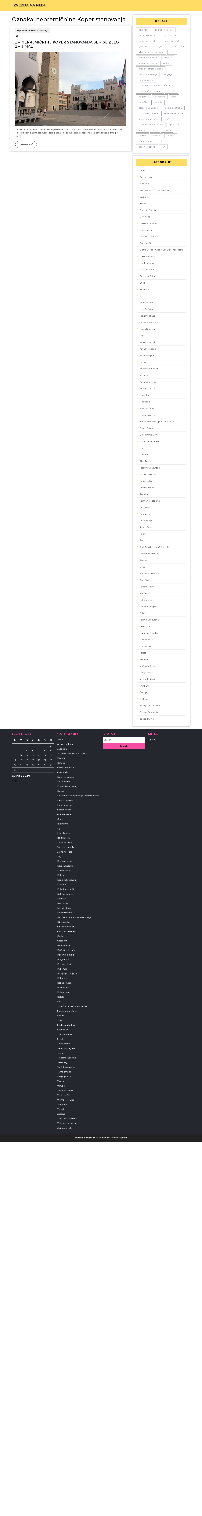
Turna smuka (146, 639)
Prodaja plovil (147, 487)
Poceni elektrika (148, 474)
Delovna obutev (148, 223)
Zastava (144, 699)
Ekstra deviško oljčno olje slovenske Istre (161, 249)
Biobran (144, 197)
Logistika (144, 395)
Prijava (151, 739)
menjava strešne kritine (151, 68)
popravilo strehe (173, 108)
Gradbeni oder (147, 276)
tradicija (142, 135)
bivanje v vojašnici (164, 29)
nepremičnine (146, 80)
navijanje (167, 74)
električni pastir (172, 41)
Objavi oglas (146, 428)
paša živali (144, 102)
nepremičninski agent (150, 91)
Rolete (143, 534)
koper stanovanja (148, 63)
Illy (141, 296)
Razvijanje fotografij (150, 501)
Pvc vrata (144, 494)
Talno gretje (146, 600)
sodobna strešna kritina (151, 124)
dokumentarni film (148, 41)
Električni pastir (147, 256)
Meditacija (145, 401)
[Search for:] (124, 740)
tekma (167, 130)
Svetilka (144, 593)
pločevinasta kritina (149, 108)
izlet (172, 52)
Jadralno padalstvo (149, 322)
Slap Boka (145, 580)
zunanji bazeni (146, 141)
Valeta (143, 652)
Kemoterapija (147, 355)
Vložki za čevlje (148, 666)
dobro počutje (169, 35)
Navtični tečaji (147, 408)
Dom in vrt (145, 243)
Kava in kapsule (148, 349)
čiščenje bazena (147, 146)
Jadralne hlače (147, 316)
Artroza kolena (147, 177)
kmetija (168, 57)
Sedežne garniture (149, 553)
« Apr (15, 780)
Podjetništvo (146, 481)
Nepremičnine (147, 415)
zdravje (170, 135)
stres (155, 130)
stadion (142, 130)
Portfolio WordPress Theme (90, 1137)
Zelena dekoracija (149, 712)
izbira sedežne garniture (151, 52)
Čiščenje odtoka (148, 210)
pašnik (158, 102)
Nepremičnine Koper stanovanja (32, 30)
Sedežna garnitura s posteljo (154, 547)
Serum (143, 560)
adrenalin (143, 29)
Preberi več (24, 143)
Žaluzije (143, 692)
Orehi (142, 448)
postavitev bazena (148, 113)
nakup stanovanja (148, 74)
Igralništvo (145, 289)
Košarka (144, 375)
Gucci (142, 282)
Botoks (143, 203)
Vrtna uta (145, 685)
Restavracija (146, 520)
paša (173, 96)
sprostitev (174, 124)
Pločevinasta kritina (150, 467)
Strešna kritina (147, 586)
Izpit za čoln (146, 309)
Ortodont (144, 454)
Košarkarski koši (148, 382)
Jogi (142, 335)
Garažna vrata (147, 269)
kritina (166, 63)
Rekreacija (145, 507)
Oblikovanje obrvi (149, 434)
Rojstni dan (145, 527)
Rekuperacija (146, 514)
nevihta (171, 91)
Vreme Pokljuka (148, 679)
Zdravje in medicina (150, 705)
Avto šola (144, 183)
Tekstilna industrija (149, 619)
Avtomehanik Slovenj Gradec (155, 190)
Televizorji (145, 626)
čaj (161, 141)
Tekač (143, 613)
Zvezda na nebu (30, 5)
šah (163, 146)
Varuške (144, 659)
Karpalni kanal (147, 342)
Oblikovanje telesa (149, 441)
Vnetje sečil (145, 672)
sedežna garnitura (173, 113)
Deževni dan (146, 230)
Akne (142, 170)
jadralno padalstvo (148, 57)
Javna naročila (147, 329)
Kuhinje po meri (148, 388)
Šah (141, 540)
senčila (167, 119)
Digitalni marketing (149, 236)
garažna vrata (146, 46)
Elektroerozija (147, 263)
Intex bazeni (177, 46)
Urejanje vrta (146, 646)
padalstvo (160, 96)
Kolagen (144, 362)
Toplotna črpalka (149, 633)
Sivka (142, 567)
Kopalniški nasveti (149, 368)
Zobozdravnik (147, 719)
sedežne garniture (148, 119)
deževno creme (147, 35)
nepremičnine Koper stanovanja (155, 85)
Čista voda (145, 216)
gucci (161, 46)
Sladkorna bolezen (149, 573)
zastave (157, 135)
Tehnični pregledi (148, 606)
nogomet (144, 96)
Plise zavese (146, 461)
